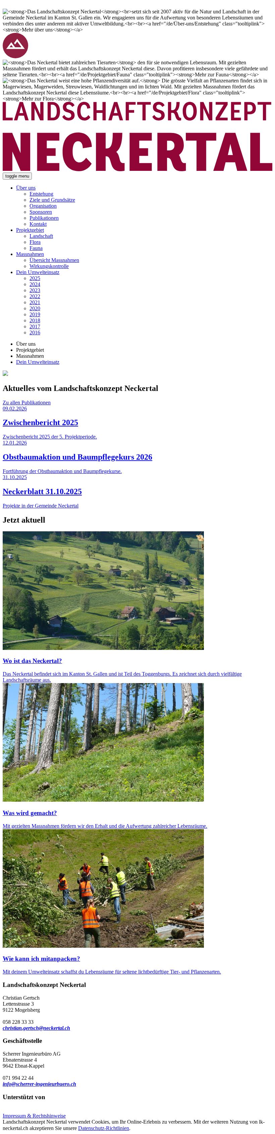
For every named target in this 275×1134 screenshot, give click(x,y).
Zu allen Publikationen (27, 402)
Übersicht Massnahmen (54, 260)
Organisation (43, 206)
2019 (35, 314)
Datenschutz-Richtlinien (103, 1128)
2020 (35, 308)
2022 (35, 296)
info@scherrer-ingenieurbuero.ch (39, 1084)
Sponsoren (41, 212)
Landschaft (41, 236)
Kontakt (38, 224)
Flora (35, 242)
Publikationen (44, 218)
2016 (35, 332)
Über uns (26, 188)
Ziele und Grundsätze (52, 200)
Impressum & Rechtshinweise (34, 1116)
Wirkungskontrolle (49, 266)
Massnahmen (30, 254)
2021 (35, 302)
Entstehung (41, 194)
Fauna (36, 248)
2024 (35, 284)
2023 (35, 290)
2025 (35, 278)
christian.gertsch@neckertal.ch (36, 1028)
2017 (35, 326)
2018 (35, 320)
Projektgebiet (30, 230)
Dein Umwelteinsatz (37, 272)
